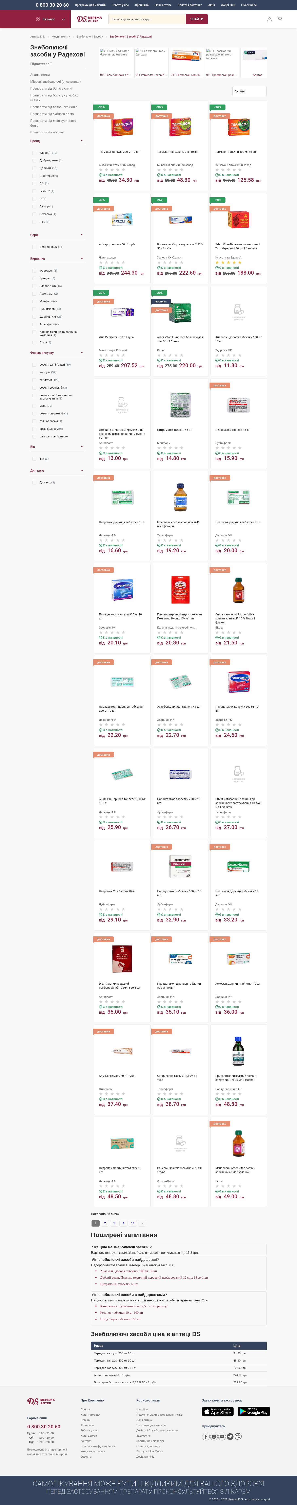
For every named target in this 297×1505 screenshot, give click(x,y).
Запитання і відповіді (150, 1440)
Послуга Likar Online (149, 1451)
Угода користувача (93, 1451)
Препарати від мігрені (47, 132)
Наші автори (89, 1435)
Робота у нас (120, 5)
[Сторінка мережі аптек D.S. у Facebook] (206, 1437)
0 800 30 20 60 (52, 5)
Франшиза (142, 5)
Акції (211, 5)
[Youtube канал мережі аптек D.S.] (222, 1437)
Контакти (86, 1440)
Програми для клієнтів (90, 5)
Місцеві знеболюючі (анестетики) (55, 82)
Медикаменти (61, 36)
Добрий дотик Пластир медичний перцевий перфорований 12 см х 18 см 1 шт (154, 1277)
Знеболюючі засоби (90, 36)
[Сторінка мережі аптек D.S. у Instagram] (214, 1437)
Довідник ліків (145, 1456)
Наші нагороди (90, 1414)
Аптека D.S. (37, 36)
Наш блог (142, 1409)
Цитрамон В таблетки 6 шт (119, 1284)
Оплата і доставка (190, 5)
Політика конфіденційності (98, 1446)
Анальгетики (40, 75)
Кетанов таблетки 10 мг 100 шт (121, 1312)
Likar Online (249, 5)
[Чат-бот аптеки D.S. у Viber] (238, 1437)
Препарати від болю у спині (51, 88)
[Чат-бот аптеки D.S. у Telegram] (230, 1437)
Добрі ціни (228, 5)
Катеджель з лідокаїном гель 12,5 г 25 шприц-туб (134, 1306)
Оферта (86, 1456)
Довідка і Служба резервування (157, 1430)
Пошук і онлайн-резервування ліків (159, 1414)
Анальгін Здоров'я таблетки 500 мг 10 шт (128, 1271)
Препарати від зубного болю (52, 114)
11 (133, 1223)
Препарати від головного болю (53, 107)
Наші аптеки (163, 5)
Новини (86, 1419)
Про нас (86, 1409)
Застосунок (143, 1435)
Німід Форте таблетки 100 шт (120, 1319)
